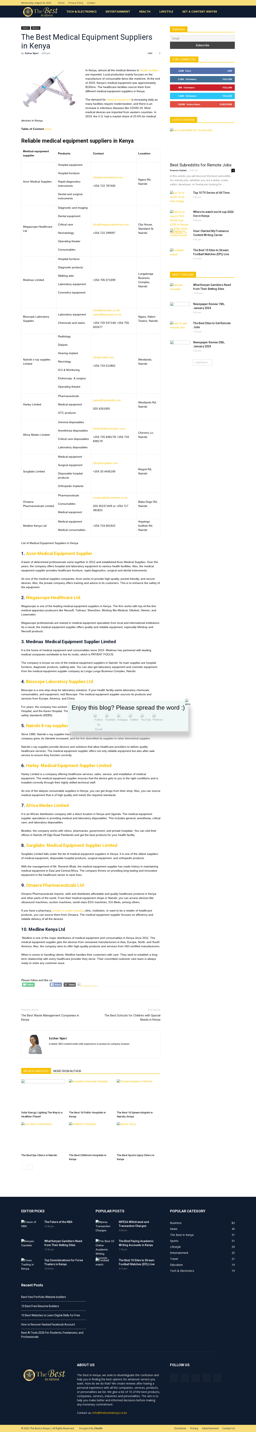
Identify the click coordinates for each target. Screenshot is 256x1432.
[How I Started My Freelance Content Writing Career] (180, 236)
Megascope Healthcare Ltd (53, 597)
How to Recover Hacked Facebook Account (48, 1324)
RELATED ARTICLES (36, 1071)
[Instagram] (212, 3)
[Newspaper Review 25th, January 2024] (180, 347)
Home (61, 2)
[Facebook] (205, 3)
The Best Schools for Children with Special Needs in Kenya (132, 1017)
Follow (227, 79)
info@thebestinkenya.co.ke (109, 1413)
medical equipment (119, 99)
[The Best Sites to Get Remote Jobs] (180, 328)
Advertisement (210, 1428)
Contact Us (228, 1428)
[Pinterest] (219, 3)
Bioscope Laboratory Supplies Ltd (59, 681)
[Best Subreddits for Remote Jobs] (202, 144)
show (48, 128)
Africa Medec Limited (48, 805)
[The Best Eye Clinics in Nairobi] (43, 1137)
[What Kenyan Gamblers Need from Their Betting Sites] (180, 290)
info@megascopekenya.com (111, 224)
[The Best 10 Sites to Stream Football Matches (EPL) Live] (180, 255)
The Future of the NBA (58, 1222)
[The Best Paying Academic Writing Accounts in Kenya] (106, 1249)
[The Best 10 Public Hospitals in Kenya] (91, 1094)
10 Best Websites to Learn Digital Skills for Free (50, 1315)
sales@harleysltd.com (107, 400)
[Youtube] (232, 3)
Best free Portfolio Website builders (43, 1297)
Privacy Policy (75, 2)
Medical (35, 28)
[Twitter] (225, 3)
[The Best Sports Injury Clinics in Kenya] (138, 1137)
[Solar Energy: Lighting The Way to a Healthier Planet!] (43, 1094)
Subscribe (226, 104)
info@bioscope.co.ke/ (106, 310)
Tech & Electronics (81, 11)
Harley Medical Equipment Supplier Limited (68, 765)
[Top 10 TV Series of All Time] (180, 198)
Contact (91, 2)
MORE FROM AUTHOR (67, 1071)
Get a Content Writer (199, 11)
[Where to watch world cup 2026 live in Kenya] (180, 222)
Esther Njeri (32, 53)
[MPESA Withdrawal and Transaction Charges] (106, 1227)
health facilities (149, 70)
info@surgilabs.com (105, 463)
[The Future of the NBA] (31, 1227)
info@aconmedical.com (108, 177)
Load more (201, 362)
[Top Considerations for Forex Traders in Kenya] (31, 1265)
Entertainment (118, 11)
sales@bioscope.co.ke (107, 314)
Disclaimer (180, 1428)
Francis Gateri (178, 170)
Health (144, 11)
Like (229, 70)
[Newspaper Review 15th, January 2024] (180, 309)
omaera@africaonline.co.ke (110, 497)
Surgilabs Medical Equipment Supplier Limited (71, 845)
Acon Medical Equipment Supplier (59, 553)
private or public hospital (67, 910)
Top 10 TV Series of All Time (211, 192)
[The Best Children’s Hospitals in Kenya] (91, 1137)
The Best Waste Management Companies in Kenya (50, 1017)
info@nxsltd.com (103, 357)
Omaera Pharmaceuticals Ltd (55, 885)
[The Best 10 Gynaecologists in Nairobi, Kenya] (138, 1094)
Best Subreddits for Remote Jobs (201, 165)
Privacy (194, 1428)
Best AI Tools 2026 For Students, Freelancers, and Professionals (52, 1334)
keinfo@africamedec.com (109, 428)
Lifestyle (166, 11)
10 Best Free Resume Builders (40, 1306)
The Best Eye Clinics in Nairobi (39, 1155)
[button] (230, 12)
